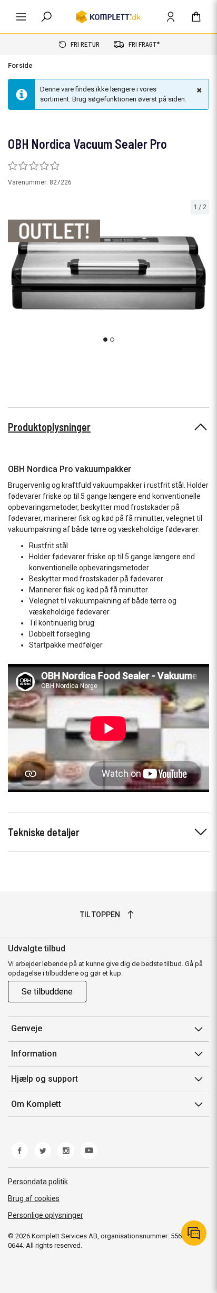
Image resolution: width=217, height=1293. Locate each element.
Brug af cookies (34, 1198)
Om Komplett (36, 1104)
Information (34, 1054)
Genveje (26, 1028)
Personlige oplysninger (45, 1215)
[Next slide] (199, 274)
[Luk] (198, 89)
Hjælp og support (44, 1079)
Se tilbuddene (47, 992)
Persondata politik (38, 1181)
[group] (108, 273)
